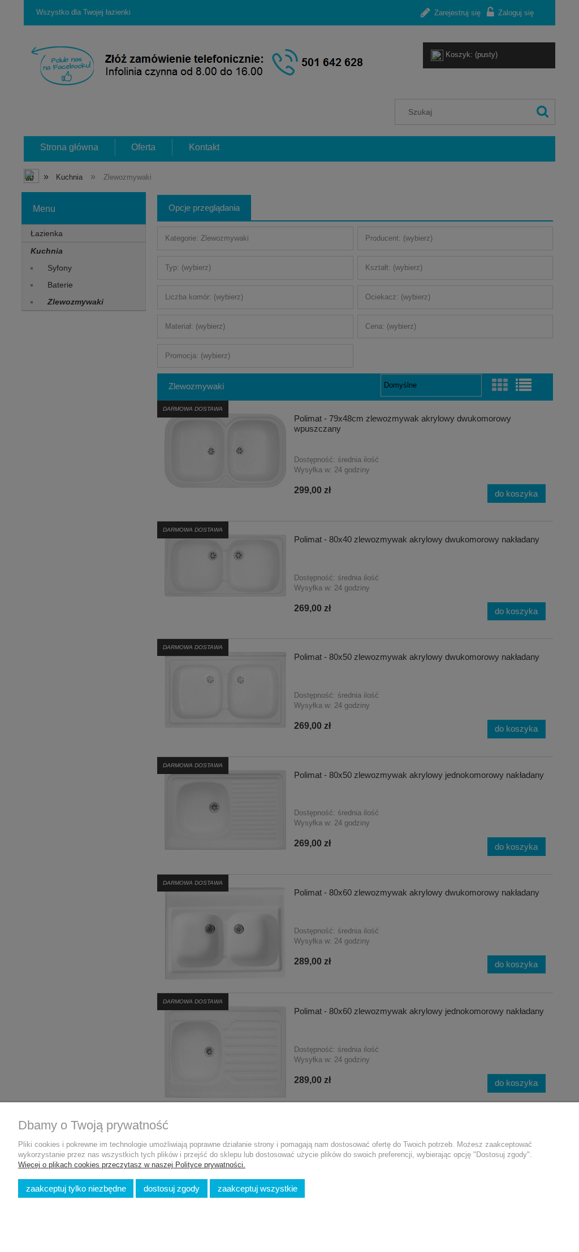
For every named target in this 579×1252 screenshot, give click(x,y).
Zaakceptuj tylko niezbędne (76, 1188)
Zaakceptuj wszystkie (257, 1188)
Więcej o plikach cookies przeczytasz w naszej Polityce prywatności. (131, 1164)
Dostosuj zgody (172, 1188)
